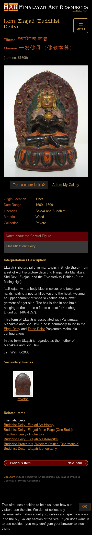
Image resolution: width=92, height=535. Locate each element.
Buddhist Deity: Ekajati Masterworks (31, 439)
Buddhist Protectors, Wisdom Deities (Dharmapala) (41, 444)
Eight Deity (12, 329)
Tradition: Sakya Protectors (24, 434)
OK (84, 507)
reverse (23, 399)
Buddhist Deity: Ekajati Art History (29, 425)
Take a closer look (29, 185)
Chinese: (11, 48)
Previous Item (20, 463)
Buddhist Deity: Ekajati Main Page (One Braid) (38, 430)
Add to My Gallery (65, 185)
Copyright (9, 476)
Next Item (74, 463)
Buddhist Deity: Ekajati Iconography (30, 448)
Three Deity (36, 329)
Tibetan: (10, 40)
